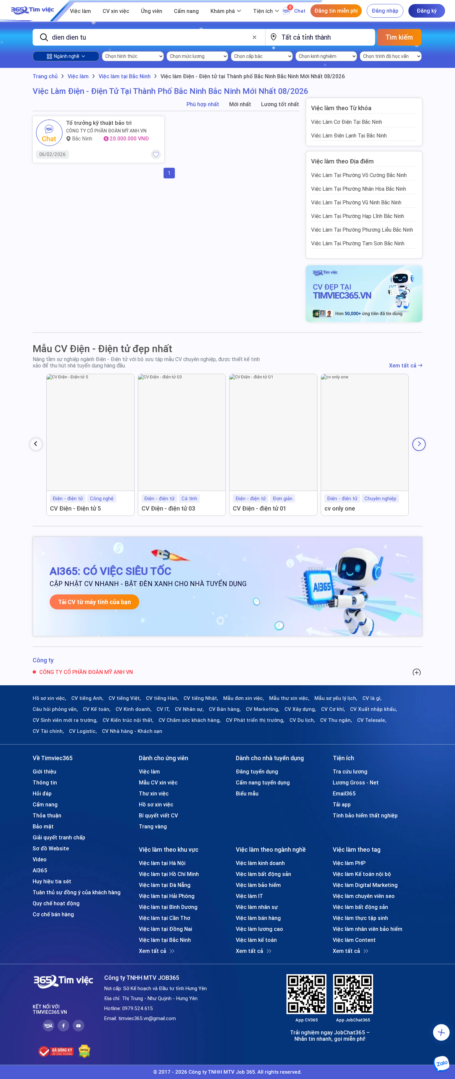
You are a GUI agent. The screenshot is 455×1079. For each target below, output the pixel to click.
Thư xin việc (154, 793)
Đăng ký (427, 10)
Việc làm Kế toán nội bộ (362, 874)
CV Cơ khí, (333, 709)
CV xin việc (116, 11)
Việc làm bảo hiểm (258, 885)
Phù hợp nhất (203, 104)
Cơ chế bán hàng (53, 914)
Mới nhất (240, 104)
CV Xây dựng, (300, 709)
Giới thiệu (44, 771)
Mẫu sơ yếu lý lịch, (335, 698)
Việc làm (80, 11)
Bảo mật (43, 826)
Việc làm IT (249, 896)
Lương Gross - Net (356, 782)
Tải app (342, 804)
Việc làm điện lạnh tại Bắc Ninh (349, 135)
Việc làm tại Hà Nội (162, 863)
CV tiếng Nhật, (201, 698)
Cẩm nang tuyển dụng (263, 782)
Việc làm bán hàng (258, 918)
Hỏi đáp (42, 793)
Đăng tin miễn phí (336, 10)
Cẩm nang (186, 11)
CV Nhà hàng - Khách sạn (132, 731)
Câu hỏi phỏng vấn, (55, 709)
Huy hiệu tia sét (52, 881)
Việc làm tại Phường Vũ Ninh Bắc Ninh (356, 202)
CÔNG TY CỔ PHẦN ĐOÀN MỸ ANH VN (106, 131)
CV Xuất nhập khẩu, (373, 709)
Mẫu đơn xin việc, (243, 698)
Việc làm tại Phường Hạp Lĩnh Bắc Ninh (357, 216)
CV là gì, (372, 698)
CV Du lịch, (302, 720)
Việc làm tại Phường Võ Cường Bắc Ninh (359, 175)
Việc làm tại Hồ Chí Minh (169, 874)
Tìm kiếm (399, 37)
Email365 (344, 793)
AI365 (40, 870)
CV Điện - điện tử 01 (259, 508)
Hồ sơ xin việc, (49, 698)
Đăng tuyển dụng (257, 771)
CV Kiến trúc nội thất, (128, 720)
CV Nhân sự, (189, 709)
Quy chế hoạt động (56, 903)
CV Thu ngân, (336, 720)
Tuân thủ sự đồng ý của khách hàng (77, 892)
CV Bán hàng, (225, 709)
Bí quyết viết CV (158, 815)
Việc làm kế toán (256, 940)
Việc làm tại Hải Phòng (167, 896)
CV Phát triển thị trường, (255, 720)
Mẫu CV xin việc (158, 782)
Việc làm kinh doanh (260, 863)
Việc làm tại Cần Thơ (164, 918)
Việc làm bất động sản (263, 874)
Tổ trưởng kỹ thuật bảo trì (99, 122)
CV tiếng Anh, (87, 698)
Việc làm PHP (349, 863)
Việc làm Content (354, 940)
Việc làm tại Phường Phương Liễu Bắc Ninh (362, 229)
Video (40, 859)
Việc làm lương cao (259, 929)
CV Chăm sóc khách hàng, (190, 720)
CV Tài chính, (48, 731)
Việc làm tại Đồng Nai (165, 929)
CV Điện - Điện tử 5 (75, 508)
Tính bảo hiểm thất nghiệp (365, 815)
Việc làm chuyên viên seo (364, 896)
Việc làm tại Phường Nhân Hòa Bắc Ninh (358, 188)
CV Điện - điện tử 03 (168, 508)
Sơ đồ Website (51, 848)
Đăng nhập (385, 10)
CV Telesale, (371, 720)
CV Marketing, (262, 709)
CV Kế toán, (97, 709)
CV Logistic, (83, 731)
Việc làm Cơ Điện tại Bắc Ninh (346, 121)
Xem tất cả (402, 365)
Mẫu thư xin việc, (289, 698)
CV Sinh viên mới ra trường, (65, 720)
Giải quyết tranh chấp (59, 837)
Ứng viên (151, 11)
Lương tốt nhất (280, 104)
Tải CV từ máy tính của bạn (94, 601)
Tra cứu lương (350, 771)
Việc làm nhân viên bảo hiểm (367, 929)
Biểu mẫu (247, 793)
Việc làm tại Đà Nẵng (165, 885)
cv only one (339, 508)
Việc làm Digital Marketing (365, 885)
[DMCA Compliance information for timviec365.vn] (84, 1051)
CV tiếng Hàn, (162, 698)
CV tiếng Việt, (125, 698)
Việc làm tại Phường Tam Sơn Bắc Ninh (357, 243)
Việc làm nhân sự (257, 907)
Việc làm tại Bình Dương (168, 907)
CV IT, (163, 709)
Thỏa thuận (47, 815)
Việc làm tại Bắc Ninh (165, 940)
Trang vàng (153, 826)
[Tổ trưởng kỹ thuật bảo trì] (49, 132)
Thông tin (45, 782)
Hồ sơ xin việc (156, 804)
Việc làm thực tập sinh (360, 918)
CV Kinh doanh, (134, 709)
